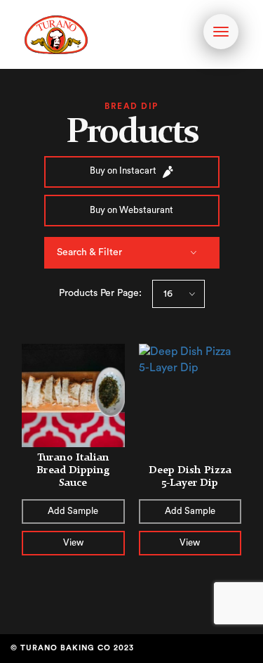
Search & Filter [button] (89, 252)
